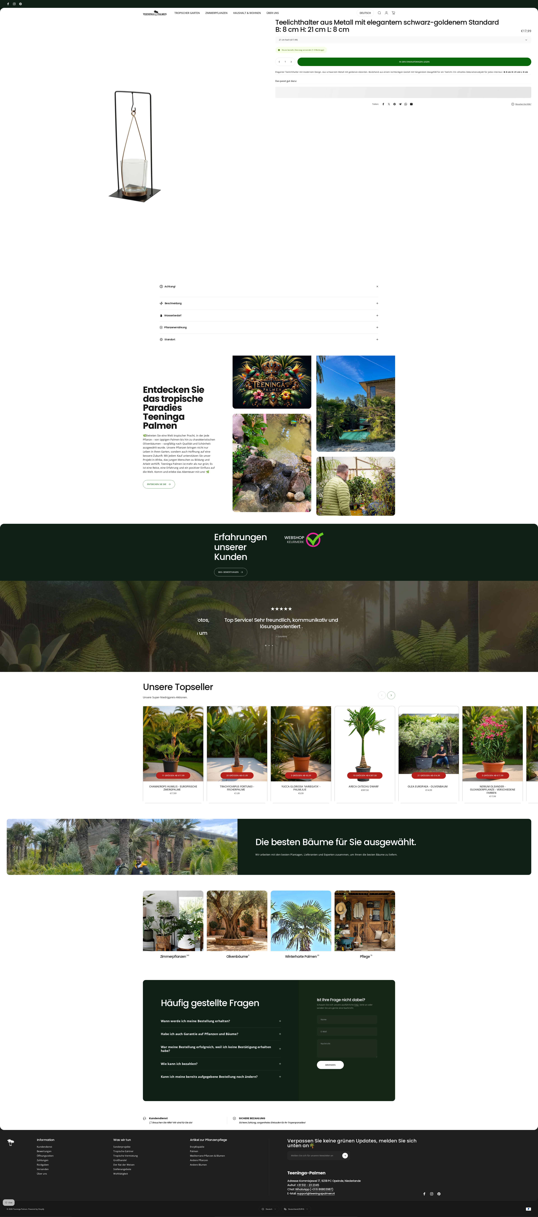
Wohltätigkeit (120, 1173)
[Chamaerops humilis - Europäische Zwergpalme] (173, 744)
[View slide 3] (272, 645)
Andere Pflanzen (199, 1160)
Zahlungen (42, 1160)
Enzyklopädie (197, 1146)
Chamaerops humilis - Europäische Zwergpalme (173, 788)
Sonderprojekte (121, 1146)
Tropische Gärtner (123, 1151)
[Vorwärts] (391, 695)
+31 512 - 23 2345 (308, 1185)
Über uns (42, 1173)
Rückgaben (43, 1164)
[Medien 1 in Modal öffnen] (135, 147)
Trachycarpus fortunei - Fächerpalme (237, 788)
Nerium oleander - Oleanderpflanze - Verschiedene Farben (492, 789)
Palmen (194, 1151)
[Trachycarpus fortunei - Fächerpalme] (237, 744)
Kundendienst (44, 1146)
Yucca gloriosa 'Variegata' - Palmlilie (301, 788)
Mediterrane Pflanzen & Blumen (207, 1155)
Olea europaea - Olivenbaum (429, 786)
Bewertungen (44, 1151)
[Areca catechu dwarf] (365, 744)
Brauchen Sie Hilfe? (523, 104)
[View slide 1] (265, 645)
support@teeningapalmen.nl (316, 1193)
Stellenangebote (122, 1169)
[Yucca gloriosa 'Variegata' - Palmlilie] (301, 744)
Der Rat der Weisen (123, 1164)
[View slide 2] (269, 645)
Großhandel (120, 1160)
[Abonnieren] (345, 1155)
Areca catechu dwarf (365, 786)
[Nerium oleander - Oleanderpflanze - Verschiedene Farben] (492, 744)
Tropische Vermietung (125, 1155)
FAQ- (356, 1004)
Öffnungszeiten (45, 1155)
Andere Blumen (198, 1164)
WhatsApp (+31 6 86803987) (314, 1189)
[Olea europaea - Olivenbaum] (429, 744)
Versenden (43, 1169)
